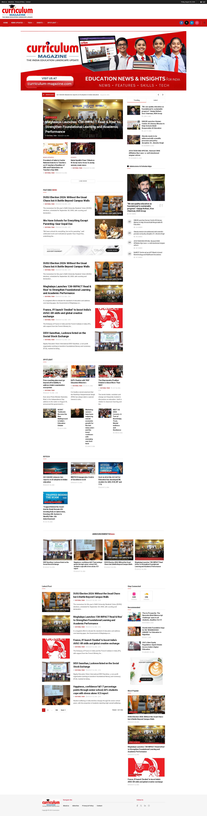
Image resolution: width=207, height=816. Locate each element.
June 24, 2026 (118, 433)
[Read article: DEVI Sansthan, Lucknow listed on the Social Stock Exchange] (109, 341)
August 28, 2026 (62, 204)
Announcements (135, 774)
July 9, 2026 (62, 428)
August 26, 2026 (64, 135)
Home (5, 23)
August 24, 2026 (62, 227)
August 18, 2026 (49, 393)
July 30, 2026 (48, 522)
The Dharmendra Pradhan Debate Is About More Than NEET (109, 382)
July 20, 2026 (116, 388)
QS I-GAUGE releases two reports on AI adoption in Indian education (55, 479)
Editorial (48, 375)
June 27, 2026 (91, 446)
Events (40, 23)
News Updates (17, 23)
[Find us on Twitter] (187, 23)
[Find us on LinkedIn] (192, 23)
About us (4, 2)
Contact (28, 2)
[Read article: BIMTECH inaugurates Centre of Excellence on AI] (83, 468)
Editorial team (52, 135)
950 (57, 710)
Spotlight (52, 23)
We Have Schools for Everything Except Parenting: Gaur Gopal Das (74, 95)
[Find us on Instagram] (197, 23)
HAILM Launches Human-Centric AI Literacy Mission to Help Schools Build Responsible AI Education (148, 222)
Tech (30, 23)
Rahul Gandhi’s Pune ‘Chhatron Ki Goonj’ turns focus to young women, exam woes (82, 162)
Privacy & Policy (19, 2)
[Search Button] (204, 23)
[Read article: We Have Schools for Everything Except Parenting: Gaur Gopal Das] (109, 229)
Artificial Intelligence (53, 472)
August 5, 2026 (104, 487)
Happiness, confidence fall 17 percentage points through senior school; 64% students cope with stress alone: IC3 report (95, 690)
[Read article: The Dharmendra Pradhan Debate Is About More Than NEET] (110, 371)
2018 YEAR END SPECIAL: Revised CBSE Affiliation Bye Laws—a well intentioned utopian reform (144, 153)
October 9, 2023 (148, 622)
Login (203, 2)
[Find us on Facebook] (181, 23)
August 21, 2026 (77, 482)
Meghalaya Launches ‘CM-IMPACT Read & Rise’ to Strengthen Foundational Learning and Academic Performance (82, 127)
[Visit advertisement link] (83, 250)
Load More (83, 181)
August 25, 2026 (62, 173)
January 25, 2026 (148, 652)
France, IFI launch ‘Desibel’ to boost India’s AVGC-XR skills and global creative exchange (67, 313)
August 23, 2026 (90, 168)
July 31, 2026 (89, 385)
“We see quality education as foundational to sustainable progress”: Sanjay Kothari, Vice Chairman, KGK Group (140, 207)
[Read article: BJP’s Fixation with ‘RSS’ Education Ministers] (83, 371)
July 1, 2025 (147, 637)
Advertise (11, 2)
